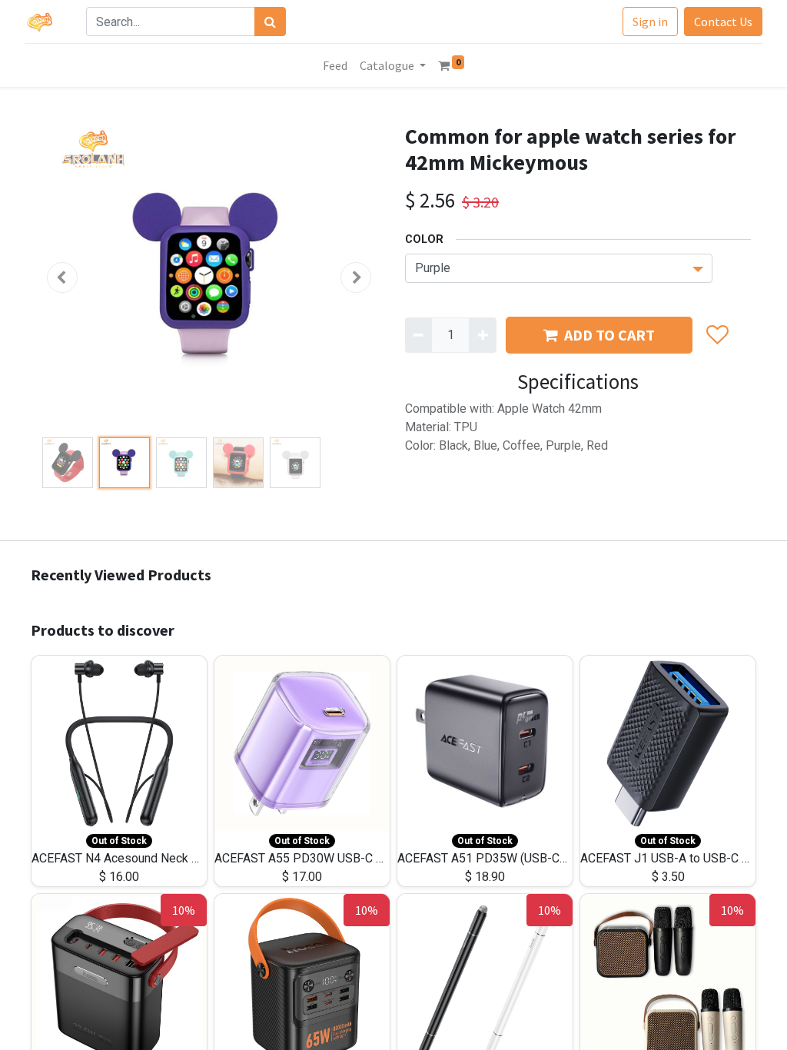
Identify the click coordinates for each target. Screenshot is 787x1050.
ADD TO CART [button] (609, 334)
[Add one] (482, 335)
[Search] (270, 21)
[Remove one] (418, 335)
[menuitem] (335, 65)
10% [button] (183, 910)
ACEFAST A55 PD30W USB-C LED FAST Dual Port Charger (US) (383, 858)
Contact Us (723, 21)
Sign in (650, 21)
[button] (62, 277)
